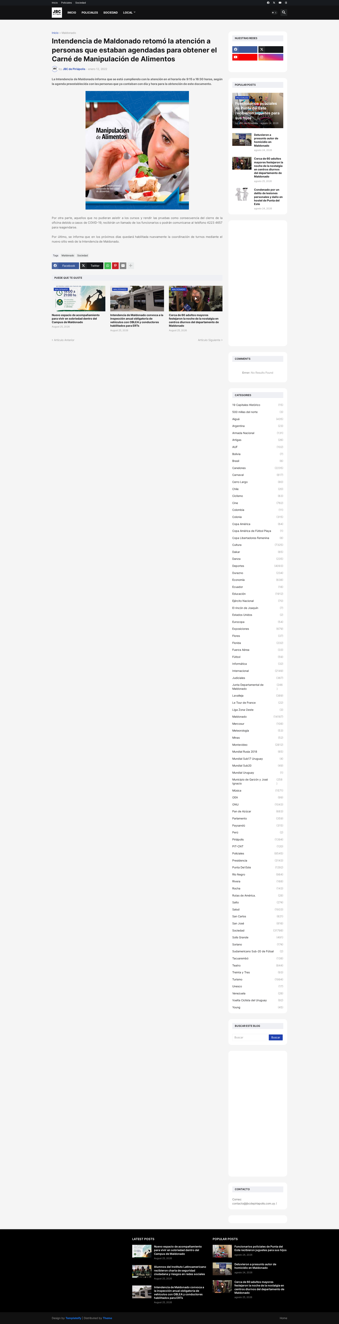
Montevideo (257, 744)
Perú (257, 832)
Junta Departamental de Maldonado (257, 686)
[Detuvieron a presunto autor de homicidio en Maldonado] (242, 139)
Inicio (55, 2)
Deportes (257, 565)
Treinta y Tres (257, 972)
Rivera (257, 881)
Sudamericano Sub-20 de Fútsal (257, 951)
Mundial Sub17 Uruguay (257, 758)
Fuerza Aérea (257, 649)
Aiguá (257, 419)
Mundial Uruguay (257, 772)
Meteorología (257, 730)
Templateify (73, 1318)
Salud (257, 909)
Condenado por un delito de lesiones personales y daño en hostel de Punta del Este (268, 197)
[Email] (123, 265)
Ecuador (257, 586)
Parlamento (257, 818)
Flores (257, 635)
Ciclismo (257, 495)
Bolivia (257, 454)
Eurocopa (257, 621)
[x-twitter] (274, 3)
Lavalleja (257, 695)
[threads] (286, 3)
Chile (257, 489)
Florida (257, 643)
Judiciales (257, 677)
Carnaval (257, 474)
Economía (257, 579)
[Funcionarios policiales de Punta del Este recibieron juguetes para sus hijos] (222, 1251)
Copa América (257, 524)
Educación (257, 593)
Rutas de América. (257, 895)
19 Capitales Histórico (257, 404)
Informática (257, 663)
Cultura (257, 544)
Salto (257, 902)
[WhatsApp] (107, 265)
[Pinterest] (115, 265)
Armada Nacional (257, 433)
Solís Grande (257, 937)
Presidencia (257, 860)
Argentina (257, 426)
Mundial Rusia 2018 (257, 751)
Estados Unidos (257, 614)
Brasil (257, 460)
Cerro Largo (257, 482)
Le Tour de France (257, 702)
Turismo (257, 979)
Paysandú (257, 825)
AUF (257, 447)
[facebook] (268, 3)
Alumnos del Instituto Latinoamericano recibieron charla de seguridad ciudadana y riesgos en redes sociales (180, 1270)
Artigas (257, 439)
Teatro (257, 965)
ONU (257, 804)
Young (257, 1007)
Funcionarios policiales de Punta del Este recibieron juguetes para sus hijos (260, 1248)
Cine (257, 503)
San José (257, 923)
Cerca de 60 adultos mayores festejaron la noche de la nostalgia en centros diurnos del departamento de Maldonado (194, 320)
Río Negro (257, 874)
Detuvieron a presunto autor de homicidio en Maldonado (266, 140)
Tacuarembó (257, 958)
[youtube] (280, 3)
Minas (257, 737)
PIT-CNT (257, 846)
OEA (257, 797)
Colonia (257, 517)
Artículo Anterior (64, 340)
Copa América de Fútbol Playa (257, 530)
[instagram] (270, 57)
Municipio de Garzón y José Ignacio (257, 781)
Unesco (257, 986)
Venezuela (257, 993)
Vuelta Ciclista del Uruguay (257, 1000)
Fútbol (257, 656)
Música (257, 790)
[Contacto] (270, 65)
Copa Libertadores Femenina (257, 538)
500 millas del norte (257, 412)
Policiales (66, 2)
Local (128, 12)
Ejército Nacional (257, 600)
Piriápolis (257, 839)
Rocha (257, 888)
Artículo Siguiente (209, 340)
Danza (257, 558)
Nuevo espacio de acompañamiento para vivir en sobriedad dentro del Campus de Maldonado (76, 318)
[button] (274, 13)
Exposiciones (257, 628)
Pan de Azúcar (257, 811)
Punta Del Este (257, 867)
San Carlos (257, 916)
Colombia (257, 509)
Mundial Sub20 (257, 765)
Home (283, 1318)
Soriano (257, 944)
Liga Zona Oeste (257, 709)
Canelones (257, 468)
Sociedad (80, 2)
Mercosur (257, 723)
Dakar (257, 552)
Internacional (257, 670)
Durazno (257, 573)
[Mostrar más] (130, 265)
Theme (107, 1318)
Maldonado (69, 32)
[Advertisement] (257, 283)
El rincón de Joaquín (257, 608)
